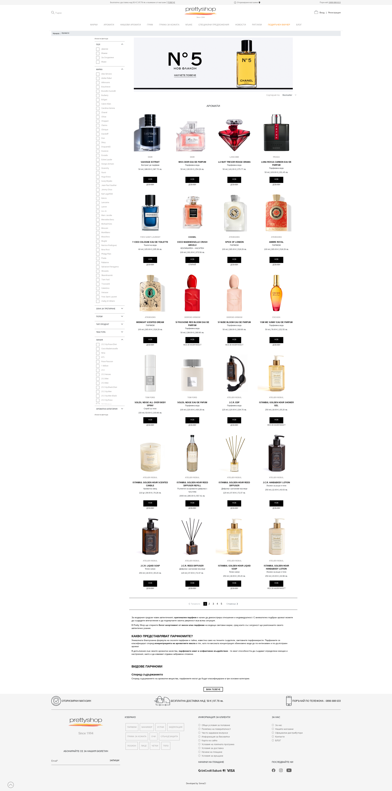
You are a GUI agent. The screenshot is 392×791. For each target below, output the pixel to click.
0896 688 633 (335, 2)
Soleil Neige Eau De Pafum (192, 402)
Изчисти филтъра (101, 38)
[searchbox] (71, 12)
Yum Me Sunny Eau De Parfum (276, 322)
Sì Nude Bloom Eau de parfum (234, 322)
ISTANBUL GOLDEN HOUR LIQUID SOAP (234, 567)
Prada (276, 157)
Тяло (166, 745)
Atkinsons (234, 237)
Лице (144, 745)
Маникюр (146, 727)
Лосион (131, 745)
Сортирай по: (273, 95)
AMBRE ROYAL (276, 242)
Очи (153, 736)
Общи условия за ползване (216, 725)
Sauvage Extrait (150, 162)
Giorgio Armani (192, 317)
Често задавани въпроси (215, 732)
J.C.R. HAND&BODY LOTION (276, 483)
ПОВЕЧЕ (171, 2)
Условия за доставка (213, 748)
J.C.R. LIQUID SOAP (150, 566)
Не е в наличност (192, 345)
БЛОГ (278, 740)
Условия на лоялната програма (218, 744)
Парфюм (132, 727)
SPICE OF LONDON (234, 242)
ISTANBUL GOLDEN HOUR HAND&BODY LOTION (276, 567)
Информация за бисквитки (216, 736)
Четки (155, 745)
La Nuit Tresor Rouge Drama (234, 162)
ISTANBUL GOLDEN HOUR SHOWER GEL (276, 404)
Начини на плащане (212, 752)
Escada (276, 317)
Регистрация (334, 12)
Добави (150, 185)
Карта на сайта (209, 740)
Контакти (280, 736)
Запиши (114, 760)
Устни (160, 727)
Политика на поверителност (216, 729)
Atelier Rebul (234, 397)
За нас (278, 725)
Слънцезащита (169, 736)
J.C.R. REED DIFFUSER (192, 566)
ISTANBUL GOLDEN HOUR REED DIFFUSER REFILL (192, 484)
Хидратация (175, 727)
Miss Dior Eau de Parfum (192, 162)
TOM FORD (150, 397)
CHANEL (192, 237)
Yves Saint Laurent (150, 237)
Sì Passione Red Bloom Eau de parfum (192, 323)
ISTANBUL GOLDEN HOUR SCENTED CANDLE (150, 484)
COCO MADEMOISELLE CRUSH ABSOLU (192, 243)
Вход (322, 12)
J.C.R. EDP (234, 402)
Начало (56, 33)
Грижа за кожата (136, 736)
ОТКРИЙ (192, 265)
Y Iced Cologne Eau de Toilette (150, 242)
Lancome (234, 157)
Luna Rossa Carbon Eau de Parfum (276, 163)
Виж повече (213, 689)
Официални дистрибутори (289, 732)
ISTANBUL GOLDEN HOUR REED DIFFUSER (234, 484)
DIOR (150, 157)
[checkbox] (97, 49)
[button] (295, 95)
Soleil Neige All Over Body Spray (150, 404)
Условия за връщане (212, 755)
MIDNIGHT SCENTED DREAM (150, 322)
